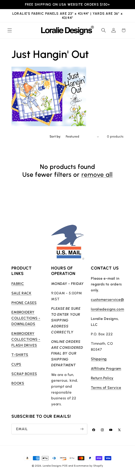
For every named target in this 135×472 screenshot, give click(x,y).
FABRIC (17, 283)
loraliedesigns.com (107, 309)
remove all (97, 174)
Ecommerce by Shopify (88, 465)
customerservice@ (107, 299)
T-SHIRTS (19, 354)
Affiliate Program (106, 368)
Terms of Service (106, 387)
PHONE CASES (24, 302)
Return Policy (102, 378)
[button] (10, 30)
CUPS (16, 364)
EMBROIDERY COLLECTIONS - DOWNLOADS (25, 318)
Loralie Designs (52, 465)
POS (65, 465)
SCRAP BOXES (24, 374)
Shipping (99, 359)
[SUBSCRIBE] (82, 429)
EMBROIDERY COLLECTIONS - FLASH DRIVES (25, 339)
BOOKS (17, 383)
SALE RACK (21, 293)
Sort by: (55, 136)
